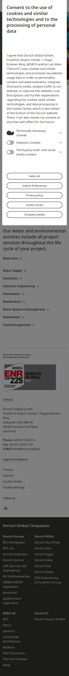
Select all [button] (34, 176)
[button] (59, 133)
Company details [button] (34, 214)
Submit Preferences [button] (34, 185)
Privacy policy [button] (34, 195)
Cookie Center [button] (34, 205)
